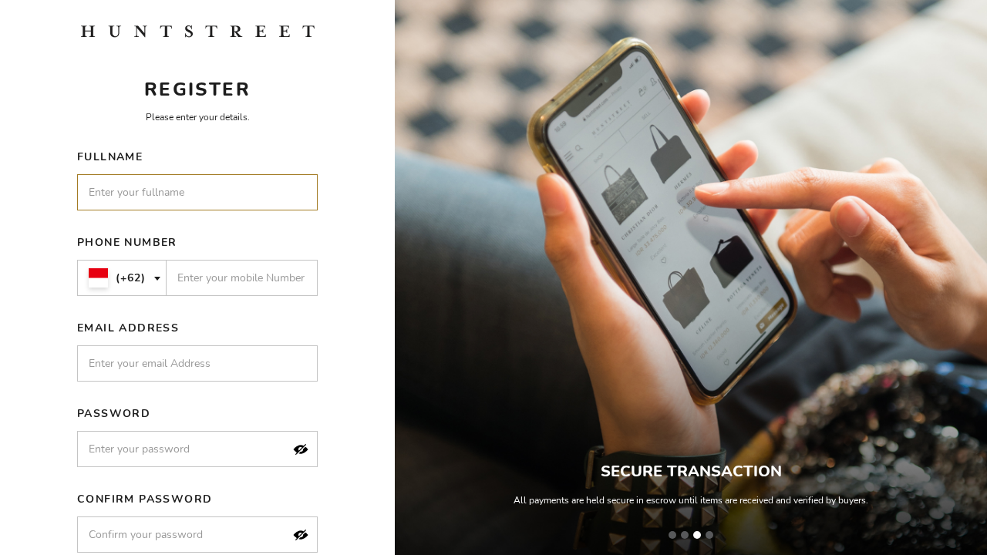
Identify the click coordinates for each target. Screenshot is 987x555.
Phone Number (127, 242)
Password (113, 413)
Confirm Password (144, 499)
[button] (300, 449)
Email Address (128, 328)
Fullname (110, 157)
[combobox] (122, 278)
